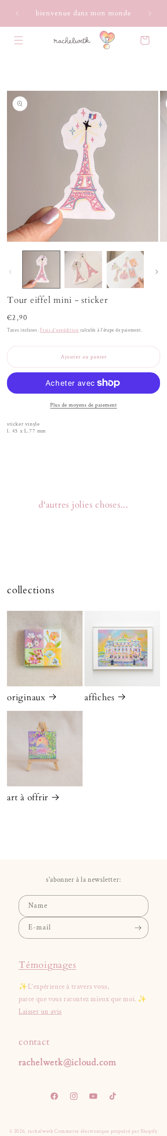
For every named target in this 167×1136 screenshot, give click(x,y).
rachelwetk (40, 1131)
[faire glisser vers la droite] (157, 272)
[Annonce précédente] (17, 13)
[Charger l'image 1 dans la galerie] (41, 269)
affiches (99, 697)
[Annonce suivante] (150, 13)
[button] (18, 40)
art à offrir (27, 797)
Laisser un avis (40, 1011)
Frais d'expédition (59, 330)
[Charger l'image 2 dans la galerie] (83, 269)
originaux (26, 697)
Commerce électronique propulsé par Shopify (105, 1131)
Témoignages (47, 965)
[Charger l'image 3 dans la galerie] (125, 269)
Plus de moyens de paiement (83, 405)
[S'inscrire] (138, 928)
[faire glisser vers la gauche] (10, 272)
